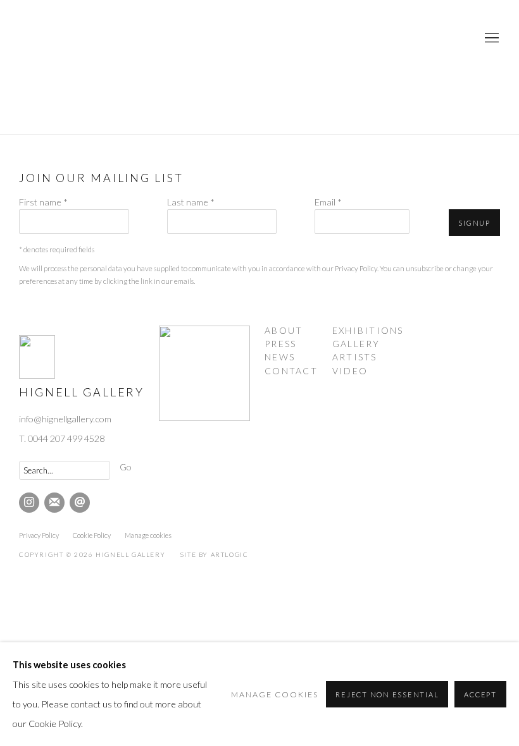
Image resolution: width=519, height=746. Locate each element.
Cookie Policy (92, 535)
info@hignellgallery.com (65, 418)
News (280, 357)
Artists (354, 357)
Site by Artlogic (214, 554)
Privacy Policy (356, 268)
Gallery (356, 343)
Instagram (29, 502)
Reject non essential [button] (387, 694)
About (284, 330)
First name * (43, 202)
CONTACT (291, 370)
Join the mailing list (54, 502)
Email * (328, 202)
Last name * (191, 202)
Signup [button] (474, 223)
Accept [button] (480, 694)
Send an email (80, 502)
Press (280, 343)
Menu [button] (490, 38)
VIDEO (350, 370)
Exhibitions (368, 330)
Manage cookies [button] (148, 535)
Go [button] (126, 467)
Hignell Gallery (69, 38)
